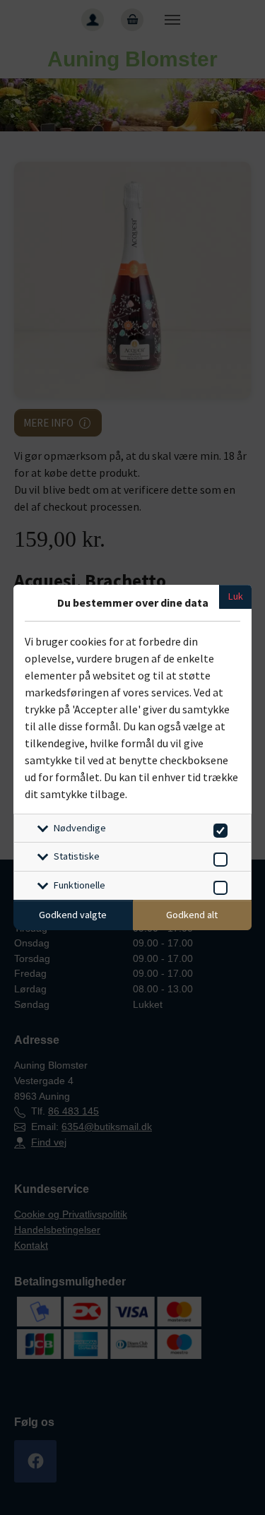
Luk (235, 596)
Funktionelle (79, 885)
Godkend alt (192, 914)
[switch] (218, 828)
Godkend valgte (73, 914)
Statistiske (77, 856)
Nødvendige (80, 827)
